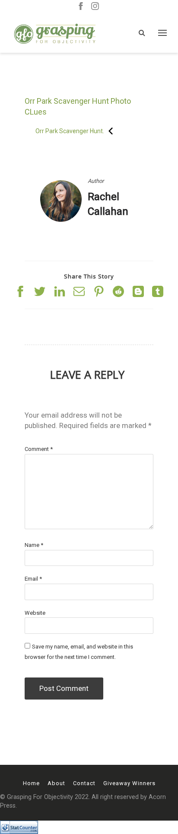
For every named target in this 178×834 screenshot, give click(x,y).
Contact (84, 783)
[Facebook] (81, 6)
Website (35, 613)
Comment (39, 449)
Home (31, 783)
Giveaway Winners (129, 783)
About (56, 783)
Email (33, 578)
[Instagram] (95, 6)
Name (34, 545)
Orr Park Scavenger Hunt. (69, 131)
